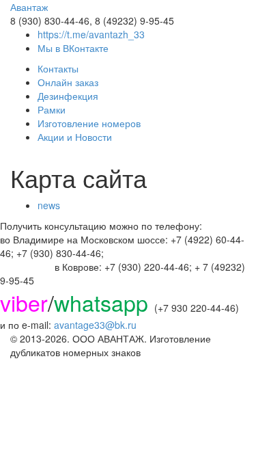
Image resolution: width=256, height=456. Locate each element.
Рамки (52, 109)
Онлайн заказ (68, 82)
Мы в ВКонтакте (73, 48)
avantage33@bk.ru (95, 325)
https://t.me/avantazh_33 (91, 34)
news (49, 205)
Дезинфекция (68, 96)
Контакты (58, 68)
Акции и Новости (75, 137)
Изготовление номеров (89, 123)
